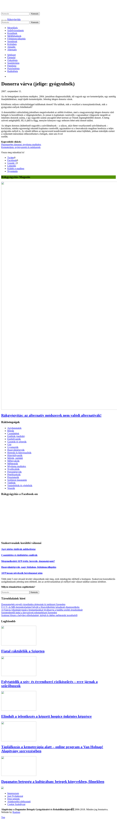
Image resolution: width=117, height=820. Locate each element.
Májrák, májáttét (15, 458)
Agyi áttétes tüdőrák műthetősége (18, 549)
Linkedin (11, 165)
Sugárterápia (13, 63)
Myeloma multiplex (16, 466)
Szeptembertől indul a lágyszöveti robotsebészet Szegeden (29, 612)
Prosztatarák (13, 477)
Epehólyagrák (14, 439)
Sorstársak (12, 41)
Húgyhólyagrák (14, 455)
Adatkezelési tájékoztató (19, 801)
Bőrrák (10, 430)
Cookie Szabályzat (16, 804)
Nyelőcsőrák (13, 469)
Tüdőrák (11, 482)
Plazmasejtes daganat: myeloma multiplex (21, 144)
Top (3, 817)
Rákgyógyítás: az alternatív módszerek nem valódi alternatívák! (51, 415)
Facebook (12, 160)
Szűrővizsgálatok (15, 30)
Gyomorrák (12, 447)
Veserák (11, 488)
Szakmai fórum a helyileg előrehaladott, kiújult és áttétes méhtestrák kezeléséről (39, 615)
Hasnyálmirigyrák (16, 450)
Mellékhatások (14, 36)
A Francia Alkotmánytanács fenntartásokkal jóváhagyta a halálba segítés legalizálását (42, 610)
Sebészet (11, 55)
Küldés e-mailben (15, 168)
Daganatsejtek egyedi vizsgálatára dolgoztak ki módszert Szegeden (33, 604)
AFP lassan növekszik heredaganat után (22, 573)
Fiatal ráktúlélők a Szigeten (22, 651)
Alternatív (12, 49)
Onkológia (12, 60)
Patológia (11, 65)
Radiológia (12, 71)
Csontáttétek (13, 433)
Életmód (11, 57)
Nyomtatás (12, 171)
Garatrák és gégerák (17, 441)
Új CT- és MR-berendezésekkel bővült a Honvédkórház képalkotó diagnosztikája (40, 607)
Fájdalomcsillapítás (16, 38)
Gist (9, 444)
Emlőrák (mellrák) (16, 436)
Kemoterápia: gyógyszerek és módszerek (21, 147)
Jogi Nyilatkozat (15, 796)
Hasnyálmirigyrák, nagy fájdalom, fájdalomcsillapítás (28, 567)
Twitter (10, 157)
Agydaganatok (14, 428)
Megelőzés (12, 27)
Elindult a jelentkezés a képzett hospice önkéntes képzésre (46, 716)
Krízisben (12, 44)
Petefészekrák (14, 474)
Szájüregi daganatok (17, 480)
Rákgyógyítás (58, 6)
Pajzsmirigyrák (14, 472)
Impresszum (13, 793)
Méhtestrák (12, 463)
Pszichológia (13, 68)
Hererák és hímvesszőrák (19, 452)
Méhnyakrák (13, 461)
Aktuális (11, 47)
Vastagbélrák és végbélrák (19, 485)
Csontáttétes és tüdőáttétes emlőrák (19, 555)
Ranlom (16, 812)
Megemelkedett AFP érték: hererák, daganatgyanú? (28, 561)
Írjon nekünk (13, 799)
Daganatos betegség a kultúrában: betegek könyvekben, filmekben (52, 782)
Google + (11, 163)
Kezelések (12, 33)
